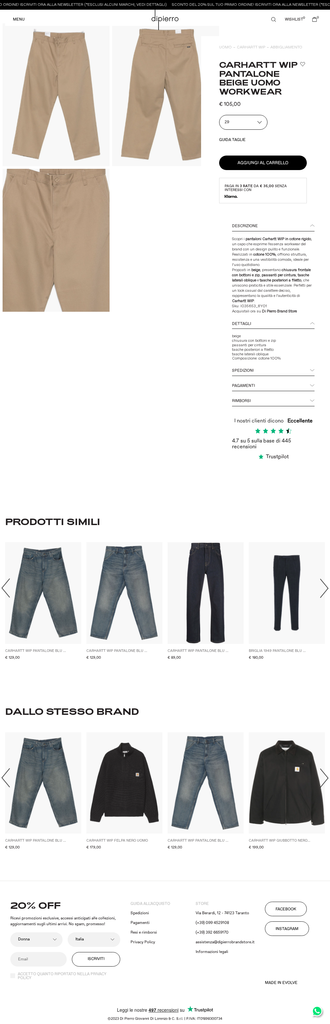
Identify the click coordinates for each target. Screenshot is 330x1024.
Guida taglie (232, 140)
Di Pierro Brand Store (279, 311)
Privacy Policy (143, 942)
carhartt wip (251, 47)
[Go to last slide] (6, 588)
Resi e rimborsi (144, 932)
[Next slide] (324, 588)
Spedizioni (243, 370)
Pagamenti (243, 385)
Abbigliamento (286, 47)
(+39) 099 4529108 (212, 922)
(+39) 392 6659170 (212, 932)
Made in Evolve (281, 983)
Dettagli (241, 323)
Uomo (225, 47)
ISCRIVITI (96, 959)
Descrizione (245, 226)
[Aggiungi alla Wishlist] (302, 64)
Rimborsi (241, 401)
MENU (18, 19)
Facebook (286, 909)
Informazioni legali (212, 951)
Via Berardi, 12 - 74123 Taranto (222, 913)
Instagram (287, 929)
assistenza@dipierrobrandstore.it (225, 942)
